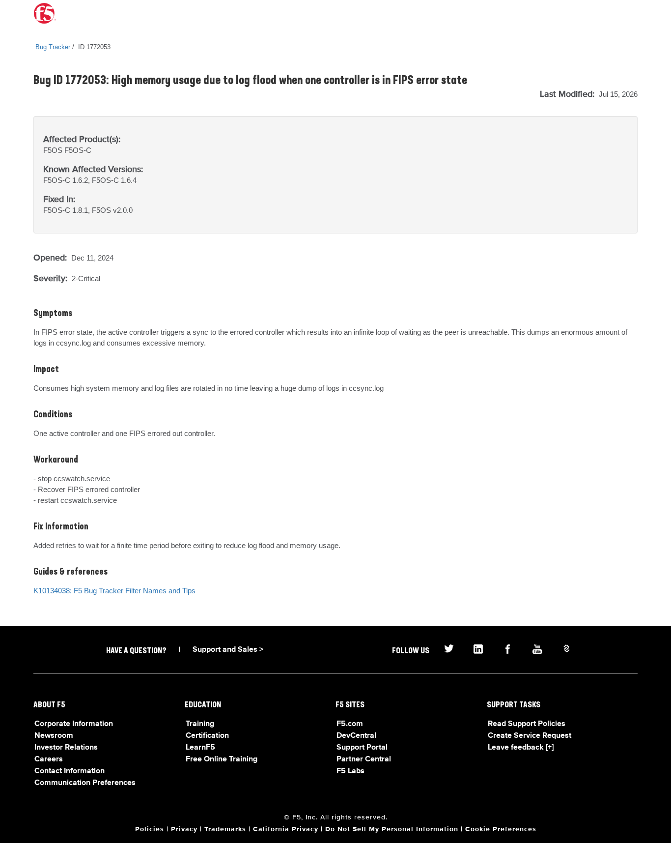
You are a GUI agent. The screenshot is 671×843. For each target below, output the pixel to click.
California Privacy (285, 829)
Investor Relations (66, 748)
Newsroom (53, 736)
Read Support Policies (526, 724)
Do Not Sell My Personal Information (391, 829)
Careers (48, 759)
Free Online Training (221, 759)
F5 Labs (350, 771)
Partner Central (363, 759)
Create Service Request (529, 736)
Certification (207, 736)
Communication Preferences (85, 783)
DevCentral (356, 736)
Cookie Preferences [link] (500, 829)
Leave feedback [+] (521, 748)
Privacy (184, 829)
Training (200, 724)
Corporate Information (73, 724)
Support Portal (362, 748)
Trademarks (225, 829)
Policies (149, 829)
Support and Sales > (228, 650)
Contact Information (69, 771)
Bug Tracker (52, 47)
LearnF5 (200, 748)
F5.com (349, 724)
